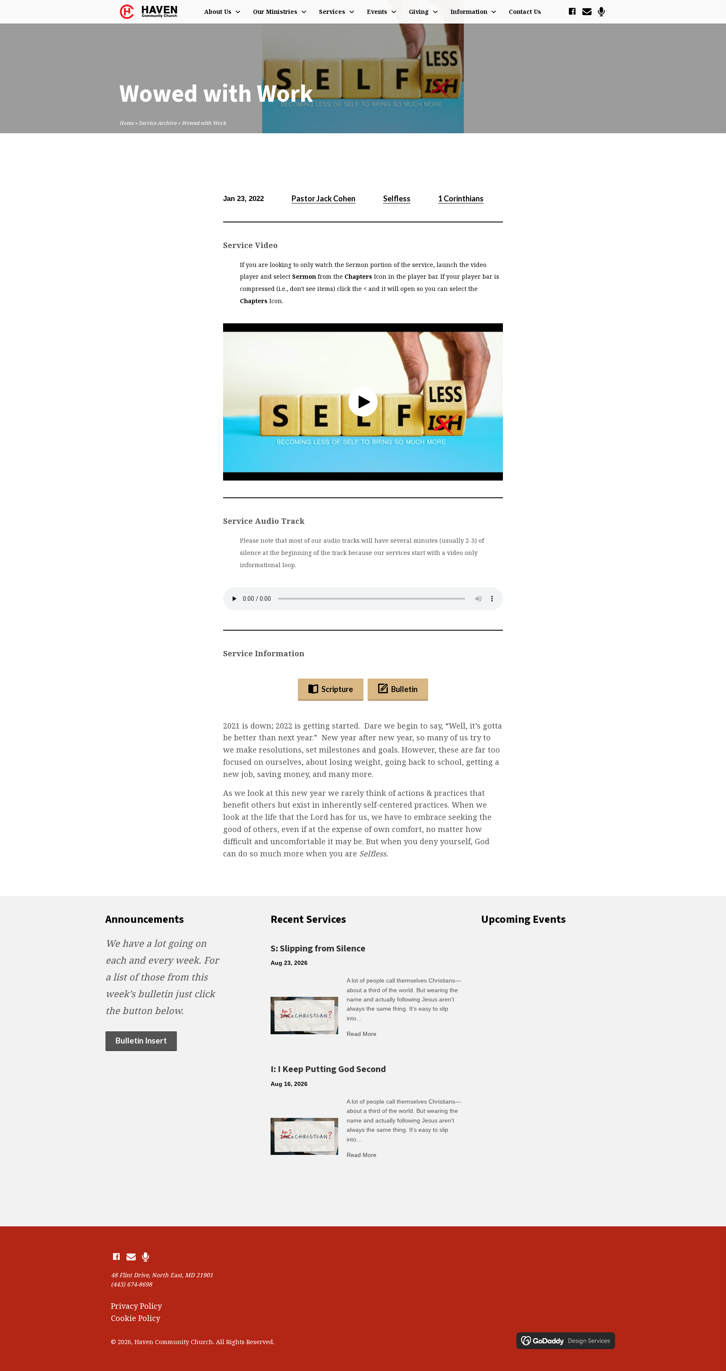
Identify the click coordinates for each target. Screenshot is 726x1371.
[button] (572, 11)
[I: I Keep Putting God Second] (304, 1136)
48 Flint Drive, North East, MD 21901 (162, 1275)
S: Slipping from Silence (318, 948)
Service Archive (157, 123)
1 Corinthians (461, 198)
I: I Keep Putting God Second (328, 1069)
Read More (361, 1033)
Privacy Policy (136, 1306)
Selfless (396, 198)
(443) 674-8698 (131, 1284)
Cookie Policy (135, 1318)
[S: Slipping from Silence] (304, 1014)
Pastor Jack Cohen (323, 198)
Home (126, 123)
